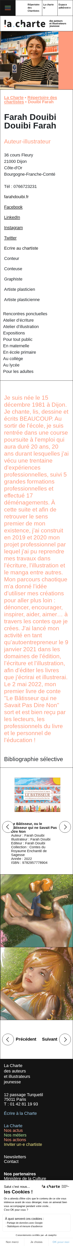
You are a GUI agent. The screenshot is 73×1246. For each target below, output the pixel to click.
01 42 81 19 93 (24, 1104)
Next (65, 827)
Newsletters (15, 1156)
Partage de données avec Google (25, 1223)
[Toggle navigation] (8, 8)
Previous (8, 827)
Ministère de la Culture (25, 1178)
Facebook (13, 207)
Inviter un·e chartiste (23, 1144)
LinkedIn (12, 217)
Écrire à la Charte (20, 1113)
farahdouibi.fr (16, 196)
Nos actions (15, 1139)
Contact (11, 1161)
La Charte (14, 97)
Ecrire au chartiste (21, 248)
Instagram (13, 227)
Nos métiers (15, 1135)
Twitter (10, 237)
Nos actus (13, 1130)
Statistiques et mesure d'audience (25, 1226)
